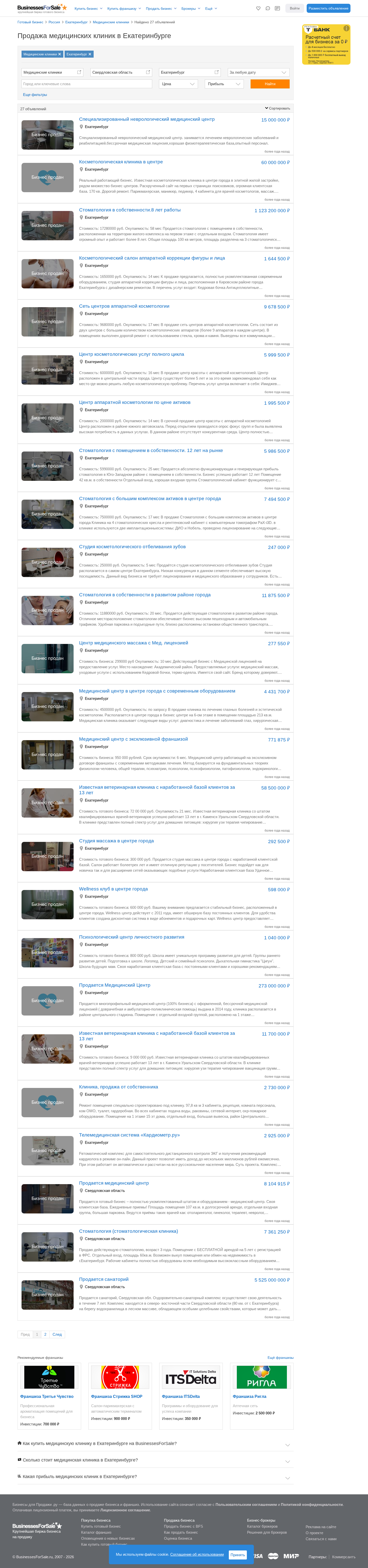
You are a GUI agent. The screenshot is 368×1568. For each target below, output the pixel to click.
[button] (258, 8)
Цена (166, 84)
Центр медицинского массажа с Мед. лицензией (133, 642)
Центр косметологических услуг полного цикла (131, 354)
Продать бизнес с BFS (183, 1526)
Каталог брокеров (262, 1526)
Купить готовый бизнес (101, 1526)
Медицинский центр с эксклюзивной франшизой (133, 739)
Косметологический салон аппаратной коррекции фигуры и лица (152, 258)
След (57, 1334)
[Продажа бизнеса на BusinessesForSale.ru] (37, 1525)
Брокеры (188, 9)
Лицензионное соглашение (125, 1510)
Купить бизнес (86, 9)
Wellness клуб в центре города (113, 888)
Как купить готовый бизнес (104, 1544)
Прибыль (216, 84)
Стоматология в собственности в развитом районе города (145, 594)
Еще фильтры (35, 94)
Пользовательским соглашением (246, 1504)
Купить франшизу (121, 9)
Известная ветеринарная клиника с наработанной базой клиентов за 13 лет (157, 790)
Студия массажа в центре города (116, 840)
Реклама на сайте (321, 1527)
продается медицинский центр (114, 1183)
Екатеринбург (96, 127)
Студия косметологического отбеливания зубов (132, 546)
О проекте (314, 1533)
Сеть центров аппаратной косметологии (124, 306)
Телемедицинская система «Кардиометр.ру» (129, 1135)
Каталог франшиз (96, 1532)
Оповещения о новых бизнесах (108, 1538)
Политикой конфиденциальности (312, 1504)
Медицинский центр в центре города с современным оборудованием (157, 691)
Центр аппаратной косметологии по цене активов (135, 402)
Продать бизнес (159, 9)
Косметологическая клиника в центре (121, 161)
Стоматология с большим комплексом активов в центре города (150, 498)
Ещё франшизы (281, 1358)
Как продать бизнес (181, 1532)
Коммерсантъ (343, 1557)
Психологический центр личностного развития (131, 937)
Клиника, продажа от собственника (118, 1086)
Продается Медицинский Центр (114, 985)
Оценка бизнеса (178, 1538)
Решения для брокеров (267, 1532)
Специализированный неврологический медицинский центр (147, 119)
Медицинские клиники (43, 72)
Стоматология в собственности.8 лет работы (130, 209)
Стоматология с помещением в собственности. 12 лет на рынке (151, 450)
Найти (270, 84)
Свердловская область (112, 72)
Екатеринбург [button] (173, 72)
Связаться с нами (321, 1539)
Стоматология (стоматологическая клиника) (128, 1231)
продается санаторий (104, 1279)
